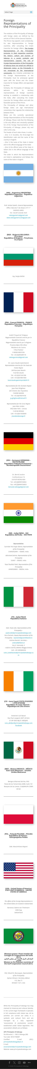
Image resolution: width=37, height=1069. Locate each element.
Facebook (18, 725)
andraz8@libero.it (18, 643)
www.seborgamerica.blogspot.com (18, 218)
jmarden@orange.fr (18, 416)
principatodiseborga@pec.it (13, 1042)
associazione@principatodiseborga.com (17, 1047)
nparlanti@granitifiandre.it (23, 638)
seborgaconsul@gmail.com (18, 357)
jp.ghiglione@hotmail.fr (18, 398)
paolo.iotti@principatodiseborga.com (18, 633)
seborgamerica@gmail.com (18, 215)
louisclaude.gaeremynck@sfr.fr (18, 380)
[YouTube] (24, 1062)
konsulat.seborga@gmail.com (18, 487)
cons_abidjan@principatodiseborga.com (18, 723)
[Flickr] (29, 1062)
